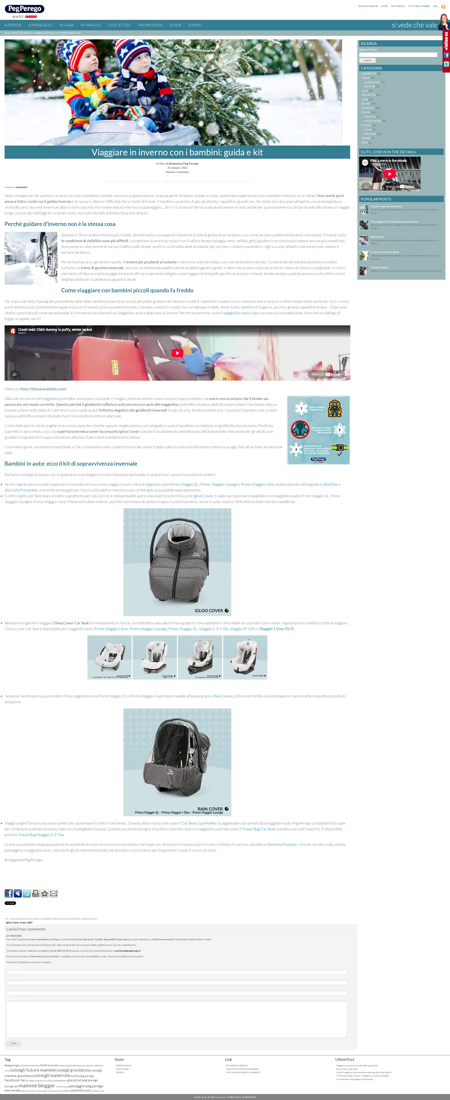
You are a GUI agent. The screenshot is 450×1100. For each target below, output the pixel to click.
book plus (53, 1065)
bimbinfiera (35, 1065)
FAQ (435, 6)
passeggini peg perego (86, 1086)
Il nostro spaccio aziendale (386, 206)
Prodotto (366, 125)
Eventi (195, 24)
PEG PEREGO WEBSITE (237, 1065)
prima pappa (41, 1091)
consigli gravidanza (73, 1070)
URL (8, 988)
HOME (384, 6)
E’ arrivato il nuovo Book (385, 252)
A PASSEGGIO (40, 24)
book (43, 1065)
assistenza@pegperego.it (127, 950)
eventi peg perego (82, 1076)
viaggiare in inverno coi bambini (66, 918)
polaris (33, 1091)
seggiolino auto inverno (21, 918)
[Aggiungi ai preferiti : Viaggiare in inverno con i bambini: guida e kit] (44, 896)
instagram (11, 1086)
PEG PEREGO (398, 6)
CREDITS (120, 1072)
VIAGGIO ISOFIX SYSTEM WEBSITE (242, 1069)
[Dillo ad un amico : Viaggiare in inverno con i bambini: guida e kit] (53, 896)
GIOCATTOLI (119, 24)
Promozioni (150, 24)
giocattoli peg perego (82, 1080)
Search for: (368, 49)
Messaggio (18, 999)
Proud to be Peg (372, 120)
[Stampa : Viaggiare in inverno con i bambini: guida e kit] (35, 896)
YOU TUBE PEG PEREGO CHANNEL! (243, 1072)
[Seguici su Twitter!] (446, 65)
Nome (15, 967)
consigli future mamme (33, 1069)
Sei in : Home (11, 32)
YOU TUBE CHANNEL (419, 6)
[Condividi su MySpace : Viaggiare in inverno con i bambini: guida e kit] (18, 896)
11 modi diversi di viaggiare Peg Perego (354, 1079)
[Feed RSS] (443, 7)
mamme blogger (37, 1085)
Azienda (13, 24)
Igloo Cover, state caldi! (19, 922)
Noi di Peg (369, 86)
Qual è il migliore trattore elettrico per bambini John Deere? (364, 1072)
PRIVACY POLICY (124, 1065)
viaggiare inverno (89, 918)
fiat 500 (48, 1080)
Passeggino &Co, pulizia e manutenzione (394, 221)
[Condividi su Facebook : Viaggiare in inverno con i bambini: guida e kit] (9, 896)
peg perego (13, 1090)
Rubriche (366, 138)
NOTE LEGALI (122, 1069)
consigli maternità (52, 1075)
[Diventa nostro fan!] (446, 56)
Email (15, 978)
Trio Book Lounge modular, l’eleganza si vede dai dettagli (362, 1075)
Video (365, 142)
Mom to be (370, 116)
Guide (176, 24)
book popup (64, 1065)
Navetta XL (377, 236)
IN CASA (66, 24)
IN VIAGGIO (91, 24)
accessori (24, 1065)
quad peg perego (55, 1091)
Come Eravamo (372, 82)
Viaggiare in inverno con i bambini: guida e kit (357, 1065)
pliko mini (25, 1091)
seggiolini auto (80, 1090)
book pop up (77, 1065)
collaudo (89, 1065)
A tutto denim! (379, 267)
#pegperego (12, 1065)
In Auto (368, 129)
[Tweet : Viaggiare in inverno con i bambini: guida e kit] (26, 896)
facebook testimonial (35, 1080)
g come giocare (59, 1080)
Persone (366, 112)
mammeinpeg (62, 1086)
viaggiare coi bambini (41, 918)
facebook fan (15, 1080)
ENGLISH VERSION (368, 6)
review (66, 1090)
